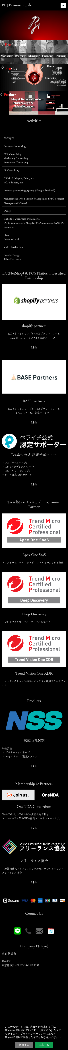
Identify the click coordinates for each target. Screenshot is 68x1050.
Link (34, 347)
